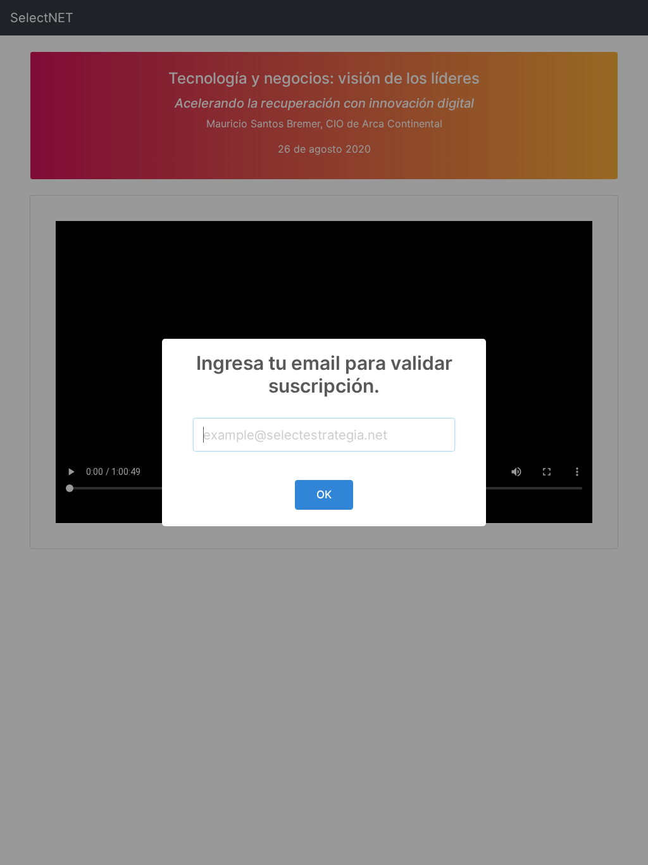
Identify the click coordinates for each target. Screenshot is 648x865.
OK (324, 494)
